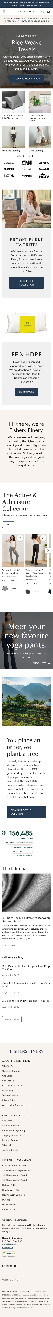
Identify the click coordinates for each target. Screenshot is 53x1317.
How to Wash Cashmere (13, 1195)
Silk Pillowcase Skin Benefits (15, 1175)
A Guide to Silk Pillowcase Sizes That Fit (25, 1001)
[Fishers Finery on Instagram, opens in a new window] (7, 1266)
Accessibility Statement (13, 1105)
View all (8, 524)
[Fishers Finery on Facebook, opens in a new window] (3, 1266)
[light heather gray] (5, 589)
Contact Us (7, 1247)
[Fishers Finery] (25, 11)
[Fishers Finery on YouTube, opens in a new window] (15, 1266)
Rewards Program (10, 1140)
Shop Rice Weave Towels (26, 78)
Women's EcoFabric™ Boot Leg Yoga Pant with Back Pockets (35, 573)
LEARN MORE (26, 391)
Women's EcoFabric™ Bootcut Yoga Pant (11, 571)
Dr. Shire (6, 1200)
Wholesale (7, 1145)
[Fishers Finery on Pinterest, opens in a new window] (11, 1266)
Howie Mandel (9, 1204)
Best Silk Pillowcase (19, 21)
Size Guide (7, 1120)
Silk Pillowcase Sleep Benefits (16, 1170)
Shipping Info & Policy (12, 1135)
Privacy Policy (8, 1100)
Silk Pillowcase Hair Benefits (15, 1180)
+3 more (12, 588)
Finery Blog (7, 1090)
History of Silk (9, 1185)
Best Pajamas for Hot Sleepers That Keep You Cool (26, 968)
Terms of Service (10, 1095)
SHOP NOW (39, 663)
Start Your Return (10, 1125)
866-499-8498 (9, 1244)
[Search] (42, 11)
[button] (9, 1254)
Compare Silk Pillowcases (14, 1165)
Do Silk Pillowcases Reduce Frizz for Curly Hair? (26, 985)
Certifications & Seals (12, 1085)
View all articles (12, 1019)
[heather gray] (28, 592)
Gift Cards (7, 1076)
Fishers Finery (14, 1280)
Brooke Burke (8, 1209)
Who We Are (8, 1066)
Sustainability (8, 1080)
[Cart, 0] (49, 11)
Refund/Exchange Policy (13, 1130)
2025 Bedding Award (38, 19)
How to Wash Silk (10, 1190)
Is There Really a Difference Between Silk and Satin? (26, 919)
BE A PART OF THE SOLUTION (21, 812)
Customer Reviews (11, 1071)
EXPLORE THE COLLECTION (26, 283)
